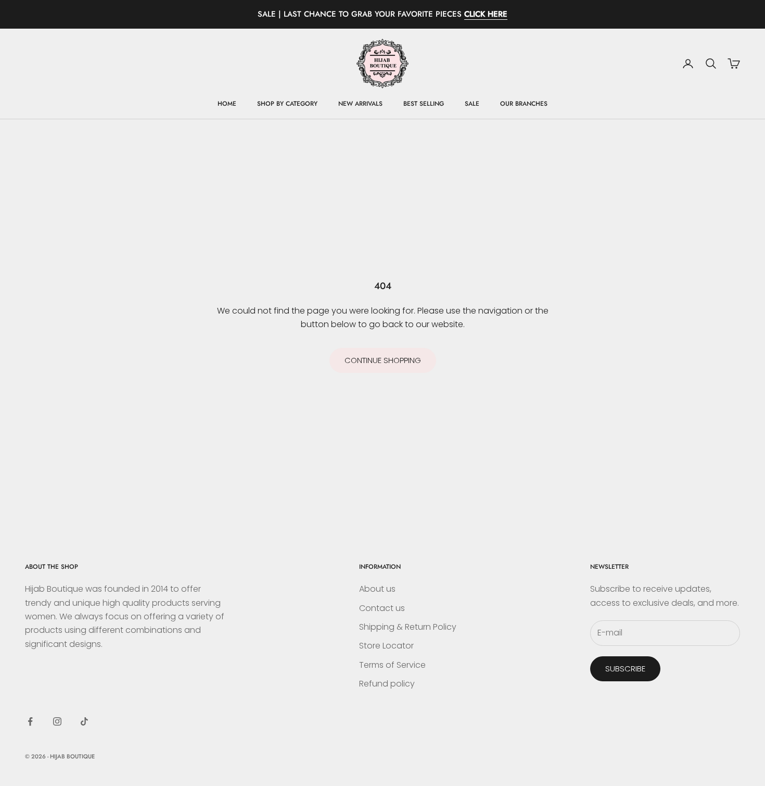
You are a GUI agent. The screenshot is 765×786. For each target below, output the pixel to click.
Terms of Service (392, 665)
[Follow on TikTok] (84, 721)
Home (227, 103)
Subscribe (625, 668)
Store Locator (386, 646)
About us (377, 589)
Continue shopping (383, 360)
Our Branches (523, 103)
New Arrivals (360, 103)
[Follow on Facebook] (30, 721)
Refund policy (387, 684)
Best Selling (423, 103)
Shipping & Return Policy (407, 627)
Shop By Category (287, 103)
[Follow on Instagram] (57, 721)
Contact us (382, 608)
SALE (472, 103)
